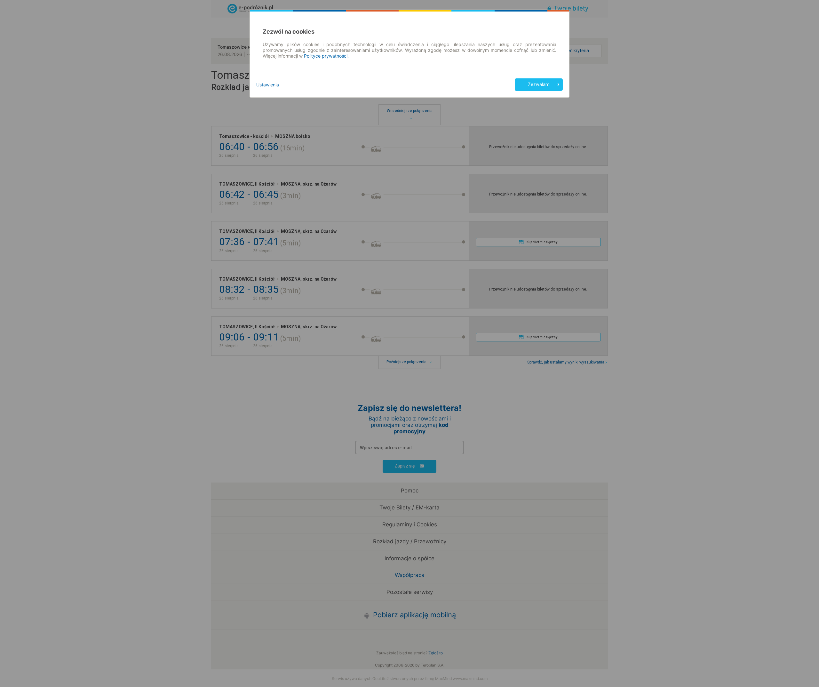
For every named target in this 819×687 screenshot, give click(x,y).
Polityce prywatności (325, 56)
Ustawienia (267, 84)
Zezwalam (539, 84)
